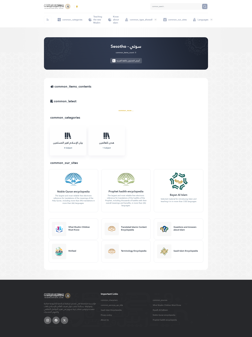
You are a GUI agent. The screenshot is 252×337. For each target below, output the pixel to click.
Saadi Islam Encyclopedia (111, 310)
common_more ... (126, 110)
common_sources (160, 300)
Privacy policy (106, 315)
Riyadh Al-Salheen (160, 310)
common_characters (109, 300)
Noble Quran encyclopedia (164, 315)
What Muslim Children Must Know (167, 305)
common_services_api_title (112, 305)
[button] (141, 19)
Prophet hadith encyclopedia (165, 320)
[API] (76, 6)
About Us (105, 320)
